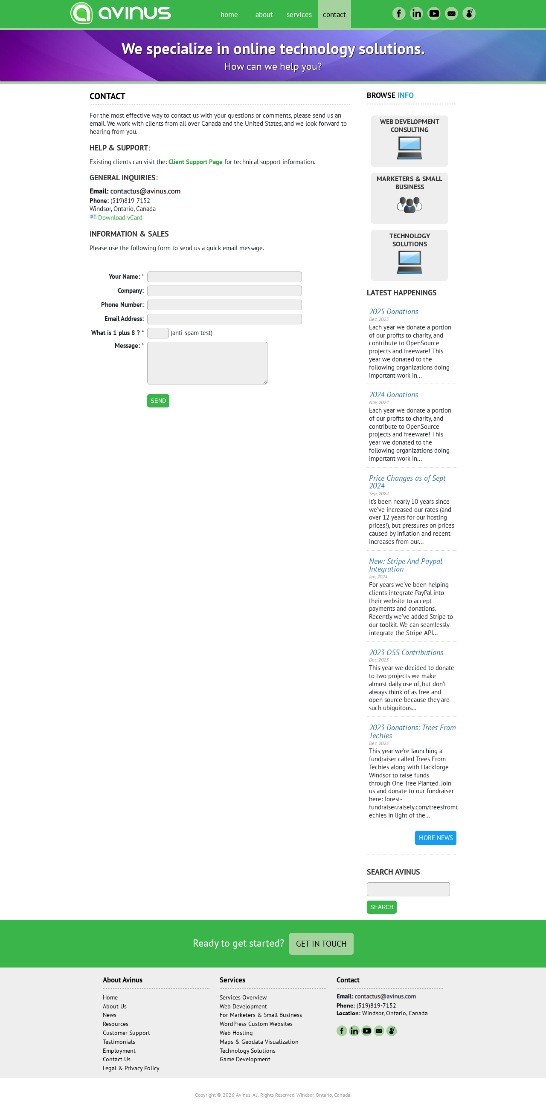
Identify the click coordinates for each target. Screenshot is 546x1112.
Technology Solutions (248, 1050)
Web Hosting (236, 1033)
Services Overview (243, 997)
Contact (334, 14)
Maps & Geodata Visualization (259, 1042)
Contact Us (117, 1059)
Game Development (245, 1059)
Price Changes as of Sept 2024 (407, 482)
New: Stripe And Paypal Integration (405, 565)
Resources (115, 1024)
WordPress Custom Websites (256, 1024)
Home (229, 14)
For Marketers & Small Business (261, 1015)
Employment (119, 1050)
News (109, 1015)
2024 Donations (393, 394)
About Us (115, 1006)
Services (299, 14)
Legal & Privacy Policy (131, 1068)
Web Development (243, 1006)
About (264, 14)
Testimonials (119, 1042)
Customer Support (126, 1033)
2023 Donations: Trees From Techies (412, 731)
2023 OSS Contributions (406, 652)
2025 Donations (393, 311)
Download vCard (120, 218)
